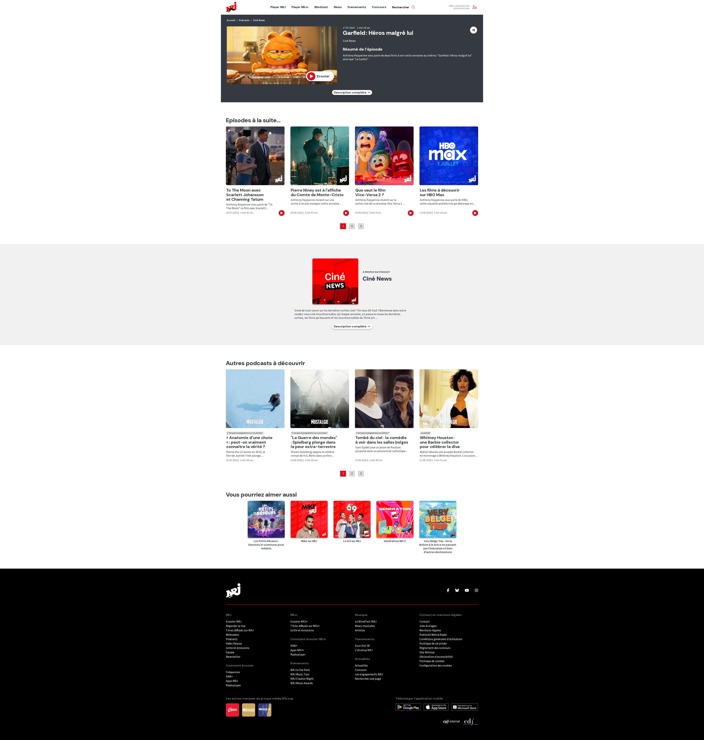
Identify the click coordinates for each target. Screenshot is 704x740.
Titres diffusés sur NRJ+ (305, 626)
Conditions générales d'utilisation (440, 639)
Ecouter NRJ (233, 622)
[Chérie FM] (232, 710)
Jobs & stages (428, 626)
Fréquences (233, 672)
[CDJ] (470, 721)
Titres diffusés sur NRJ (240, 630)
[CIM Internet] (451, 721)
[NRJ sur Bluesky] (457, 590)
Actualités (361, 666)
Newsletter (233, 657)
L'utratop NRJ (364, 650)
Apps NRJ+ (297, 650)
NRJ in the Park (300, 670)
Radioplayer (233, 685)
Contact (424, 622)
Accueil (231, 20)
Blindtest (321, 7)
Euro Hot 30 (362, 646)
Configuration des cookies (435, 666)
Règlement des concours (434, 648)
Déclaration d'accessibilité (436, 657)
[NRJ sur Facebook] (448, 590)
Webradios (232, 635)
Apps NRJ (232, 681)
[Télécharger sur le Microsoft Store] (464, 707)
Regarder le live (235, 626)
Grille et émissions (237, 648)
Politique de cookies (432, 661)
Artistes (360, 630)
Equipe (230, 652)
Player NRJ (278, 7)
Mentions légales (430, 630)
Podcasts (244, 20)
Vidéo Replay (234, 644)
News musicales (365, 626)
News (338, 7)
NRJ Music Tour (299, 674)
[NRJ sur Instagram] (476, 590)
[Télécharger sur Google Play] (408, 707)
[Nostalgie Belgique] (248, 710)
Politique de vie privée (433, 644)
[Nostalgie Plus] (264, 710)
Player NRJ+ (300, 7)
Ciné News (259, 20)
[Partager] (473, 30)
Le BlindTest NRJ (365, 622)
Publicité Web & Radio (433, 635)
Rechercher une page (368, 679)
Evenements (357, 7)
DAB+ (229, 677)
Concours (379, 7)
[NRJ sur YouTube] (467, 590)
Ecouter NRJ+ (299, 622)
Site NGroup (427, 652)
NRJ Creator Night (302, 679)
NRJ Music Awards (301, 683)
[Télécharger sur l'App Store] (436, 707)
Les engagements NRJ (369, 674)
